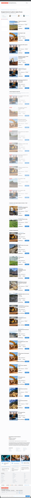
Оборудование (21, 493)
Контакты (17, 493)
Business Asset (3, 2)
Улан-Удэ (19, 169)
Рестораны (14, 482)
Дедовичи (19, 272)
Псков (19, 34)
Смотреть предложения (8, 491)
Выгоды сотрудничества (13, 491)
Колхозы (19, 256)
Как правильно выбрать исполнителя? (25, 465)
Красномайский (20, 378)
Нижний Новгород (20, 209)
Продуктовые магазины (15, 481)
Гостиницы (2, 481)
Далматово (19, 191)
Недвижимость (21, 491)
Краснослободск (20, 220)
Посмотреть (27, 28)
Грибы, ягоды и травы (20, 218)
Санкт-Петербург (20, 121)
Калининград (19, 234)
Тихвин (19, 355)
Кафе (1, 482)
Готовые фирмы (21, 492)
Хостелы (25, 482)
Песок (19, 352)
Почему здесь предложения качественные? (6, 466)
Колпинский (23, 307)
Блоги (6, 492)
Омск (18, 22)
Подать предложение (4, 491)
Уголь (18, 166)
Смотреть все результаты (12, 204)
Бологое (19, 366)
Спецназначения (20, 206)
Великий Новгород (20, 58)
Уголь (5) (3, 15)
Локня (19, 284)
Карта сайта (17, 492)
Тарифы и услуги (3, 492)
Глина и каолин (20, 293)
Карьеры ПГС (19, 244)
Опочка (19, 258)
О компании (17, 491)
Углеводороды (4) (4, 16)
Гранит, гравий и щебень (21, 232)
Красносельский (24, 121)
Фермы (24, 481)
